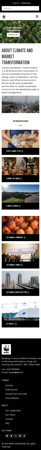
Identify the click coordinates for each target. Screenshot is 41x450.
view (20, 142)
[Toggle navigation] (37, 16)
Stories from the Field (16, 393)
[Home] (4, 16)
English (15, 3)
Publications (11, 389)
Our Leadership (13, 410)
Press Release (12, 398)
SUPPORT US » (13, 35)
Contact (9, 419)
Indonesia (26, 3)
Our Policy (10, 414)
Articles (9, 385)
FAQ (7, 423)
